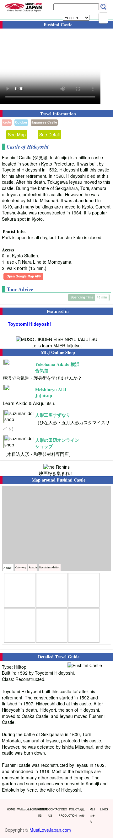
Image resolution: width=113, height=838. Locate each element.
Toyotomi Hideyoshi (29, 324)
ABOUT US (42, 812)
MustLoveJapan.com (50, 830)
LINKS (104, 809)
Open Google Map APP (24, 276)
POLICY (73, 809)
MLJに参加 (92, 815)
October (21, 122)
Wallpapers (21, 809)
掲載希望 (81, 812)
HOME (10, 809)
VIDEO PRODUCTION (62, 812)
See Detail (49, 134)
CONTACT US (52, 812)
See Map (17, 134)
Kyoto (7, 122)
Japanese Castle (44, 122)
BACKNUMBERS (31, 809)
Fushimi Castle (71, 480)
